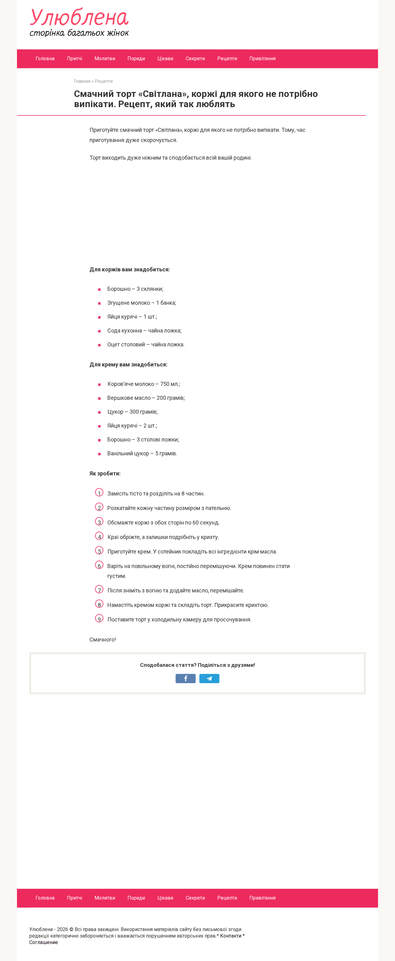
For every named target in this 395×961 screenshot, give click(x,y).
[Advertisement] (197, 213)
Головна (45, 58)
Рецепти (227, 58)
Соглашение (43, 942)
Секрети (195, 58)
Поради (136, 58)
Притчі (74, 58)
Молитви (104, 58)
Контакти (230, 936)
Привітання (262, 58)
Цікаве (165, 58)
